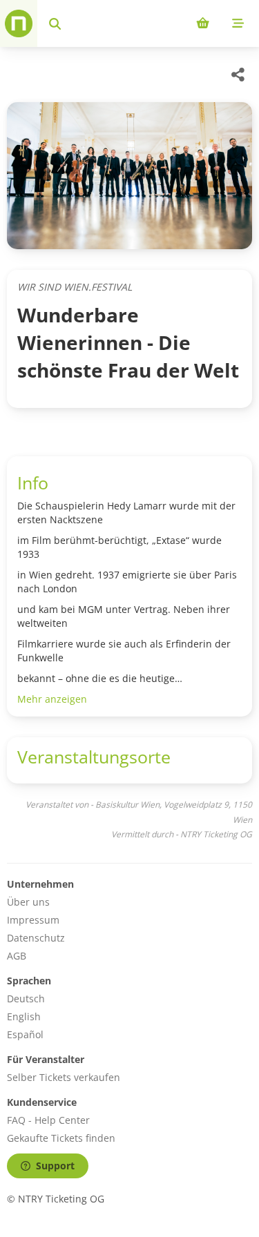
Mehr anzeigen (52, 698)
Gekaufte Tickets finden (61, 1138)
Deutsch (26, 998)
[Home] (18, 23)
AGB (16, 955)
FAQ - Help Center (48, 1120)
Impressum (33, 919)
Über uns (28, 901)
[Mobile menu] (238, 23)
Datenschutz (36, 937)
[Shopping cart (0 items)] (202, 23)
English (24, 1016)
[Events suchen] (55, 23)
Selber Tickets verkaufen (63, 1077)
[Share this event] (238, 74)
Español (25, 1034)
